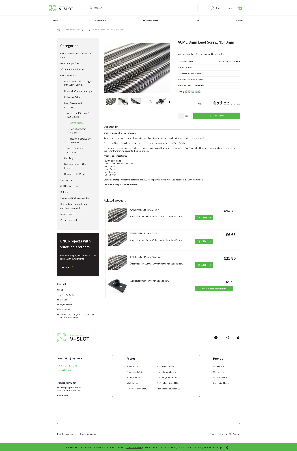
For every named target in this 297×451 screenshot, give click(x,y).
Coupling (68, 158)
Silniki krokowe (134, 377)
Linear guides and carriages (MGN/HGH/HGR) (78, 83)
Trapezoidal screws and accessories (79, 140)
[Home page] (61, 8)
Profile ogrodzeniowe (167, 377)
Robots (64, 192)
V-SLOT (189, 67)
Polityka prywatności (66, 434)
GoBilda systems (69, 186)
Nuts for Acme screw (78, 130)
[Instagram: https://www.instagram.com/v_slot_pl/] (227, 338)
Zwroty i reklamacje (222, 383)
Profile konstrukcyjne (166, 371)
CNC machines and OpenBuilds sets (75, 55)
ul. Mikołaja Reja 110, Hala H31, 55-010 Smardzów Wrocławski (75, 316)
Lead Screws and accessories (73, 105)
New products (67, 214)
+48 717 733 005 (67, 365)
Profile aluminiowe (165, 366)
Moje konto (218, 366)
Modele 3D (62, 395)
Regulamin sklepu (88, 434)
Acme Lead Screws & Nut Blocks (78, 115)
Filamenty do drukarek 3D (169, 388)
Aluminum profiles (69, 63)
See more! (65, 267)
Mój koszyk (218, 371)
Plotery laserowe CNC (137, 388)
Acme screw (76, 123)
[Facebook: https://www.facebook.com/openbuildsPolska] (216, 338)
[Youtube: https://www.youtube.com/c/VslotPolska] (238, 338)
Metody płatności (221, 377)
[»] (84, 29)
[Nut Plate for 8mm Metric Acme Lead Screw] (117, 286)
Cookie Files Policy (134, 447)
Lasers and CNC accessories (74, 198)
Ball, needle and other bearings (75, 166)
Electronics (66, 180)
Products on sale (69, 220)
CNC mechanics (68, 75)
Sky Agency (234, 434)
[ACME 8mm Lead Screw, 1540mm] (111, 101)
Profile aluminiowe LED (167, 383)
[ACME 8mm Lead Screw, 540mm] (117, 215)
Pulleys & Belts (72, 97)
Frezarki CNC (132, 366)
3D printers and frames (72, 69)
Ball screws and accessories (75, 150)
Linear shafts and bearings (78, 91)
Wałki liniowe (133, 383)
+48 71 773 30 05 (65, 294)
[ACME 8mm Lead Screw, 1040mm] (117, 262)
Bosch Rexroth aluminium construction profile (73, 206)
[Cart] (240, 8)
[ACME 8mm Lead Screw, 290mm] (117, 239)
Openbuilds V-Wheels (75, 174)
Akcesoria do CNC (135, 371)
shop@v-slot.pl (64, 304)
